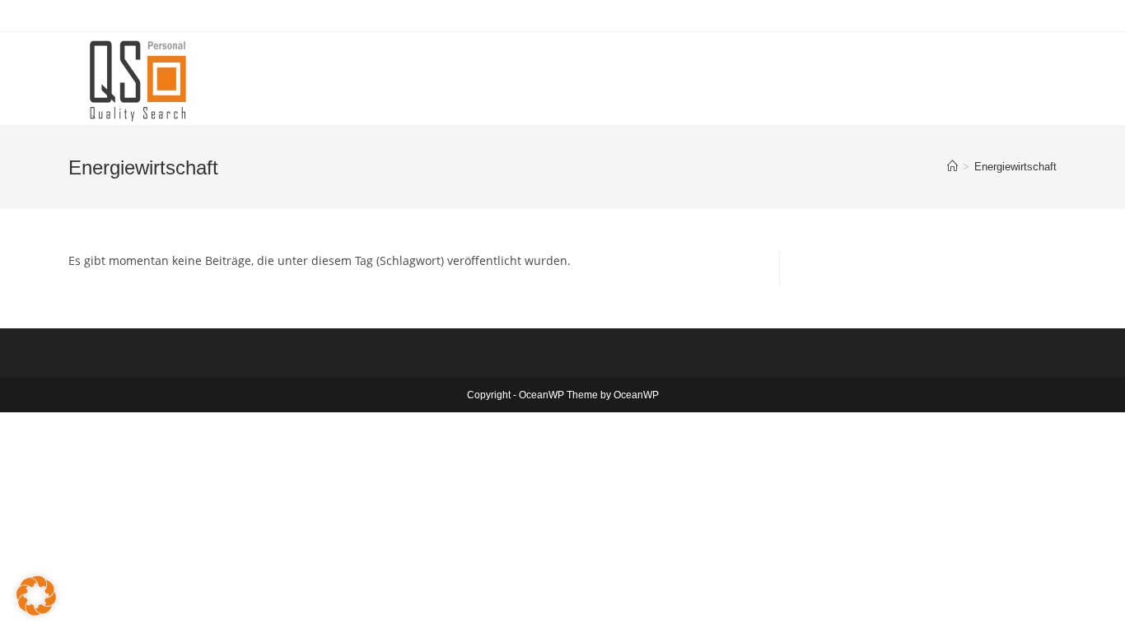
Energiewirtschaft (1015, 166)
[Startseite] (952, 166)
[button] (36, 596)
